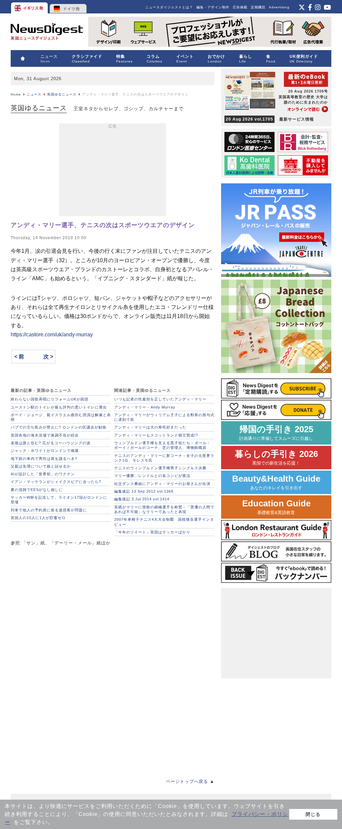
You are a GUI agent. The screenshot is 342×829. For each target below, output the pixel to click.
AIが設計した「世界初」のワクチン (43, 474)
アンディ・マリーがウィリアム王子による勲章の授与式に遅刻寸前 (164, 417)
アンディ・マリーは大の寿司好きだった (150, 427)
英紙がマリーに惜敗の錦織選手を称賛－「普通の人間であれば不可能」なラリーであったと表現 (164, 509)
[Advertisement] (112, 171)
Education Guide (276, 507)
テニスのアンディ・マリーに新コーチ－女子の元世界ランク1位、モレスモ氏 (164, 458)
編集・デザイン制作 (212, 7)
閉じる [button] (313, 814)
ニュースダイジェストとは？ (169, 7)
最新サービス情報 (270, 119)
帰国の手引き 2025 (276, 433)
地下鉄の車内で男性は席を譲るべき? (44, 459)
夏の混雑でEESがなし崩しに (37, 490)
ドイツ (68, 6)
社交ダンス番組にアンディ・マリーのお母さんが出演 (162, 484)
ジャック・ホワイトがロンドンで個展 (45, 451)
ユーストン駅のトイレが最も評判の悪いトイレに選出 (59, 407)
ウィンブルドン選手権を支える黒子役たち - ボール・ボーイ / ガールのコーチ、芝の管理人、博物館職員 (162, 445)
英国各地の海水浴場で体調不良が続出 (45, 435)
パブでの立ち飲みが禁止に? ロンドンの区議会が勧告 (59, 427)
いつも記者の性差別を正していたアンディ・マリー (160, 399)
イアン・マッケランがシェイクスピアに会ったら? (56, 482)
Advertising (279, 7)
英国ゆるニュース (61, 94)
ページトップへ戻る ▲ (190, 781)
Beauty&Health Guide (276, 482)
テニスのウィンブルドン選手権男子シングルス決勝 (160, 468)
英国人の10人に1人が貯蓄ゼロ (38, 518)
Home (16, 94)
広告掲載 (240, 7)
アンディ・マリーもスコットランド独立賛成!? (156, 435)
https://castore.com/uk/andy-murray (52, 334)
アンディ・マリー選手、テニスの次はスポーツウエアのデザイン (103, 225)
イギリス (30, 6)
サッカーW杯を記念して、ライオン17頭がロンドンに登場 (59, 499)
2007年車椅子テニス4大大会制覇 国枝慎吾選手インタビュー (164, 521)
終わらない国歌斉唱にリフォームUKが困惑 (50, 399)
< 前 (19, 356)
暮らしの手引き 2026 (276, 457)
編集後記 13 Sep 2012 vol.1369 (143, 491)
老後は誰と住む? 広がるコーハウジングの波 (51, 443)
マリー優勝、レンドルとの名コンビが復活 (152, 476)
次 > (48, 356)
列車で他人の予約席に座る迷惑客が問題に (49, 510)
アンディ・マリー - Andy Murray (144, 407)
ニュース (34, 94)
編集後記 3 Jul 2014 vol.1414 (141, 499)
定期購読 (258, 7)
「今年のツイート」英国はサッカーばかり (152, 532)
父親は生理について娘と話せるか (41, 466)
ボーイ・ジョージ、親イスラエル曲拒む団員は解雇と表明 (61, 417)
